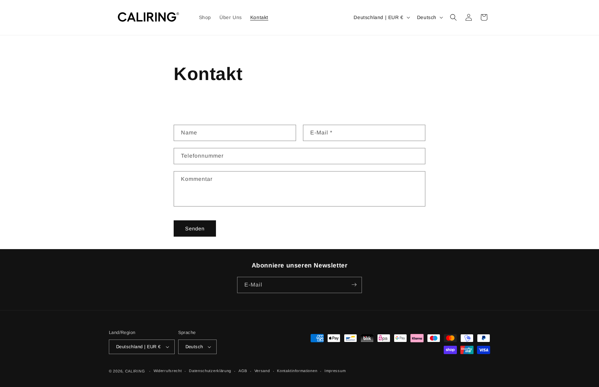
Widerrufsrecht (168, 371)
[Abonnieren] (354, 284)
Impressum (335, 371)
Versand (262, 371)
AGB (242, 371)
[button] (453, 17)
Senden (195, 228)
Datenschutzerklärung (210, 371)
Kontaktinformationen (297, 371)
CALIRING (135, 371)
